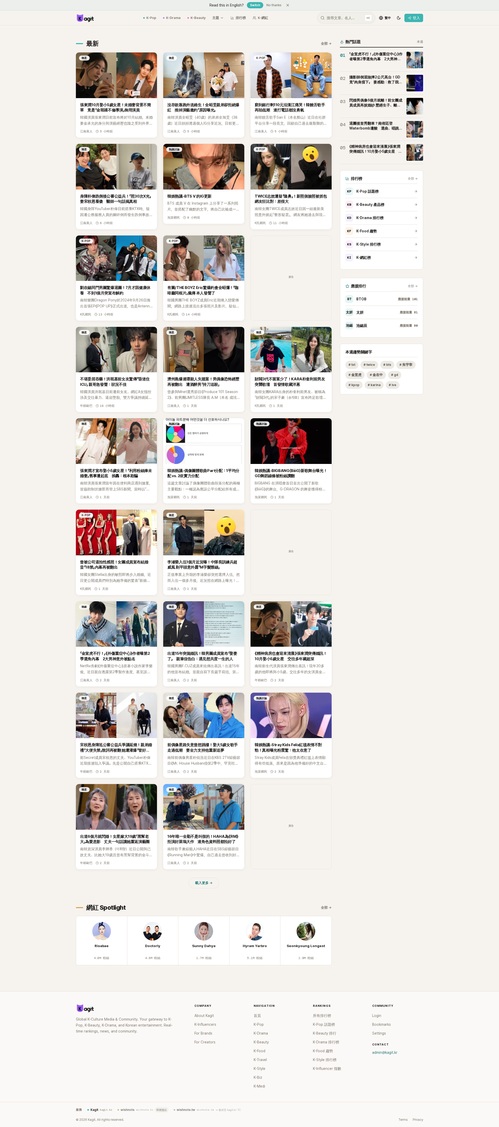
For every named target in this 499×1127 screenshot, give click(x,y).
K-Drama (173, 18)
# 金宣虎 (355, 375)
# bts (387, 365)
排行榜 (241, 18)
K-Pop (151, 18)
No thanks (273, 5)
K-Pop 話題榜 (363, 191)
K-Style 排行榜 (364, 244)
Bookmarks (381, 1024)
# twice (369, 365)
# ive (392, 385)
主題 (215, 18)
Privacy (418, 1120)
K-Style (259, 1069)
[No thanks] (288, 5)
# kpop (354, 385)
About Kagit (204, 1016)
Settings (379, 1033)
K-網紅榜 (359, 257)
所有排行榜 (322, 1016)
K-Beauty (198, 18)
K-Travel (260, 1060)
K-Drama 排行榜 (365, 218)
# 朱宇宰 (405, 365)
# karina (374, 385)
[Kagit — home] (85, 18)
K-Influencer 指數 (327, 1069)
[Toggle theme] (399, 18)
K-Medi (259, 1086)
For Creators (204, 1042)
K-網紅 (263, 18)
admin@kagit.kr (384, 1052)
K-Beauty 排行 (324, 1033)
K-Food (259, 1051)
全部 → (326, 43)
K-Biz (258, 1077)
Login (376, 1016)
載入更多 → (204, 883)
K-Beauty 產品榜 (365, 205)
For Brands (203, 1033)
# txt (352, 365)
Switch (255, 5)
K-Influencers (205, 1024)
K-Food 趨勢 (362, 231)
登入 (416, 18)
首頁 (257, 1016)
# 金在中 (376, 375)
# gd (394, 375)
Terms (403, 1120)
